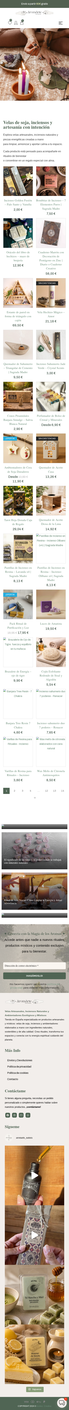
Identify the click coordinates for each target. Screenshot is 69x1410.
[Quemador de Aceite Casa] (51, 448)
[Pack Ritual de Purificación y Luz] (18, 604)
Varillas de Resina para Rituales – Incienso (18, 773)
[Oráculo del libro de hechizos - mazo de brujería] (18, 233)
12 (46, 790)
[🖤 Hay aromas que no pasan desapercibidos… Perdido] (34, 1175)
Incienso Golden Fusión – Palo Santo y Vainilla (18, 202)
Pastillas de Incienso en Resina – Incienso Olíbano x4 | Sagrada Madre (51, 574)
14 (62, 790)
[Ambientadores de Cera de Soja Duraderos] (18, 448)
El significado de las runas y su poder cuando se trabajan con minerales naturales (32, 861)
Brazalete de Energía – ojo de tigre (18, 673)
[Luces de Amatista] (51, 604)
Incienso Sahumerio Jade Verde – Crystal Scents (50, 366)
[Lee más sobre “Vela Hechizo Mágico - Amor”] (48, 307)
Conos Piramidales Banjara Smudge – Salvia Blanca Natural (18, 420)
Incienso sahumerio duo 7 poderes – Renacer (51, 725)
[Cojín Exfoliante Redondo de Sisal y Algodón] (51, 652)
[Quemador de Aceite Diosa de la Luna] (51, 500)
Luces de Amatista (51, 623)
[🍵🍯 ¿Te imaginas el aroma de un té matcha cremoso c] (34, 1294)
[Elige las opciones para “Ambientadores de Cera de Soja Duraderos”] (15, 462)
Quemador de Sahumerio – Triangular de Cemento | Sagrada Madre (18, 368)
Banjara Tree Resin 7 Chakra (18, 725)
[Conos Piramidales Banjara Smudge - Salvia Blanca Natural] (18, 396)
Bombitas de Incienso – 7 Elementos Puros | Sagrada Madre (51, 204)
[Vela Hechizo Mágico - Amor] (51, 293)
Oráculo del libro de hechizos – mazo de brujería (18, 256)
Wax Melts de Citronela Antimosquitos (51, 773)
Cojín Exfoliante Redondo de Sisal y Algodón (51, 675)
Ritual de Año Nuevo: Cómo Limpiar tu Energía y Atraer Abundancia (33, 901)
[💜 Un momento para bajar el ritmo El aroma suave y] (34, 1235)
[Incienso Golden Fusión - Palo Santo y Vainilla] (18, 181)
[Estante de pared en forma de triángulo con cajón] (18, 293)
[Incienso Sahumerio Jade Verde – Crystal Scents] (51, 344)
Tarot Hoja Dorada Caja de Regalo (18, 522)
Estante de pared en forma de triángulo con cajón (18, 316)
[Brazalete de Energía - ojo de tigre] (18, 652)
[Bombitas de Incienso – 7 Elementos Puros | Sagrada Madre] (51, 181)
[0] (10, 23)
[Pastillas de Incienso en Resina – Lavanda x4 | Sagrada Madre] (18, 548)
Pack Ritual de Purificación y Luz (18, 625)
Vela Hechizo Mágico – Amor (51, 314)
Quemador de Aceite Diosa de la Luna (51, 522)
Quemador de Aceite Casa (51, 469)
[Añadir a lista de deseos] (21, 195)
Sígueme (12, 1127)
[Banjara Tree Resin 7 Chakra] (18, 704)
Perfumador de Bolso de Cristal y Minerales (51, 418)
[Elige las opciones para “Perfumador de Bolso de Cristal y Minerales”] (48, 410)
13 (54, 790)
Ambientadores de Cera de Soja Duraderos (18, 469)
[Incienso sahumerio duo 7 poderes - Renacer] (51, 704)
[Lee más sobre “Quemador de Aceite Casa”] (48, 462)
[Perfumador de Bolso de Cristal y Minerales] (51, 396)
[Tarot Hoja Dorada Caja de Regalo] (18, 501)
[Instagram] (14, 1115)
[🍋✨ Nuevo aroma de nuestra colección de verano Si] (34, 1354)
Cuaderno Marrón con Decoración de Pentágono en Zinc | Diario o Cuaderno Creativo (51, 260)
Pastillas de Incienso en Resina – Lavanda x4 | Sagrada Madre (18, 572)
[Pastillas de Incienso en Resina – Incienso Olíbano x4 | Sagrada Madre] (51, 548)
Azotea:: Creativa (43, 1406)
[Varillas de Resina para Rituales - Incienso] (18, 752)
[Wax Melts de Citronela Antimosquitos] (51, 752)
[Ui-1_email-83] (21, 1115)
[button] (15, 195)
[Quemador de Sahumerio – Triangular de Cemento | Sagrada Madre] (18, 344)
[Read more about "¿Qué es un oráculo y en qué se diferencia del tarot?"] (34, 826)
